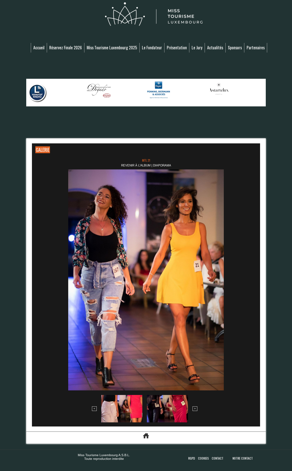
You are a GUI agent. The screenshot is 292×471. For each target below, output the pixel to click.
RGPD (192, 458)
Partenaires (256, 47)
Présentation (177, 47)
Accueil (38, 47)
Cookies (203, 458)
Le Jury (197, 47)
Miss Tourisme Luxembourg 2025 (112, 47)
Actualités (215, 47)
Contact (217, 458)
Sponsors (235, 47)
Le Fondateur (152, 47)
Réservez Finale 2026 (65, 47)
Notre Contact (242, 458)
